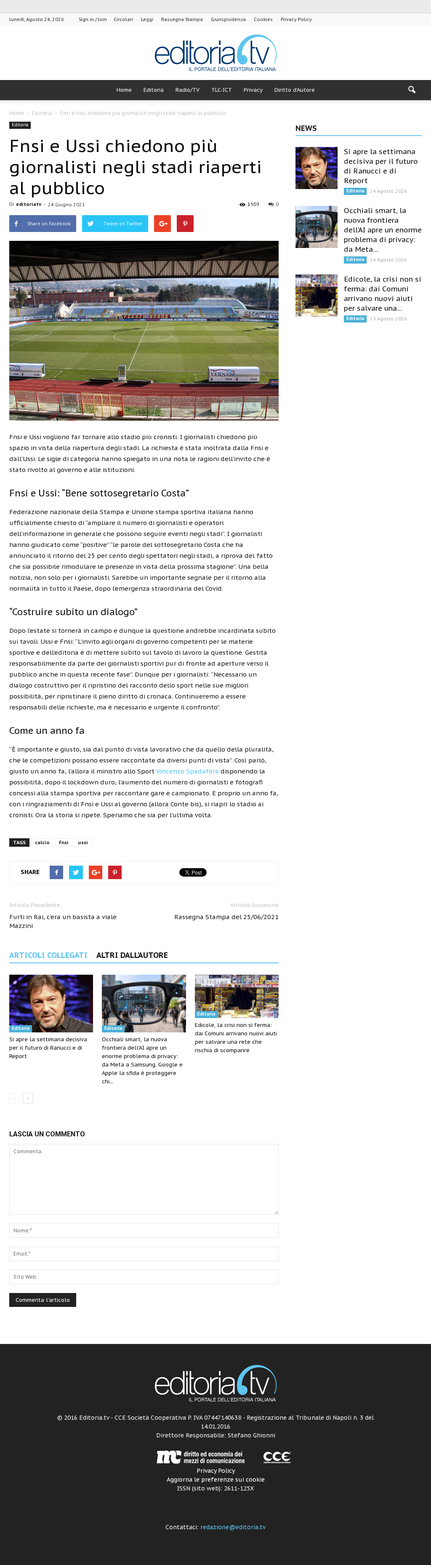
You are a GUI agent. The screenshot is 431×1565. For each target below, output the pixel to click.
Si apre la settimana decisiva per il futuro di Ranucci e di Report (48, 1048)
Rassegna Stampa (182, 19)
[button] (412, 90)
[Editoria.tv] (215, 53)
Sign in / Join (93, 19)
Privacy (253, 89)
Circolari (123, 19)
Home (124, 89)
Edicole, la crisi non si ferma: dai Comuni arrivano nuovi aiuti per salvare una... (382, 294)
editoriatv (28, 204)
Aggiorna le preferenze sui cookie (216, 1479)
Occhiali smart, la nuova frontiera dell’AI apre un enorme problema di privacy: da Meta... (383, 230)
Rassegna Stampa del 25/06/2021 (226, 917)
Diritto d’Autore (294, 89)
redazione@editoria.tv (233, 1527)
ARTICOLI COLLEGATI (48, 955)
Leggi (147, 19)
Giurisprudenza (228, 19)
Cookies (263, 19)
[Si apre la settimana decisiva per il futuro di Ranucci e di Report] (51, 1003)
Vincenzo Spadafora (187, 771)
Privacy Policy (296, 19)
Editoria (154, 89)
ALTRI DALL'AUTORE (132, 955)
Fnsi (64, 842)
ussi (83, 842)
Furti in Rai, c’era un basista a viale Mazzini (63, 921)
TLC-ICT (221, 89)
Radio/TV (188, 89)
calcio (42, 842)
